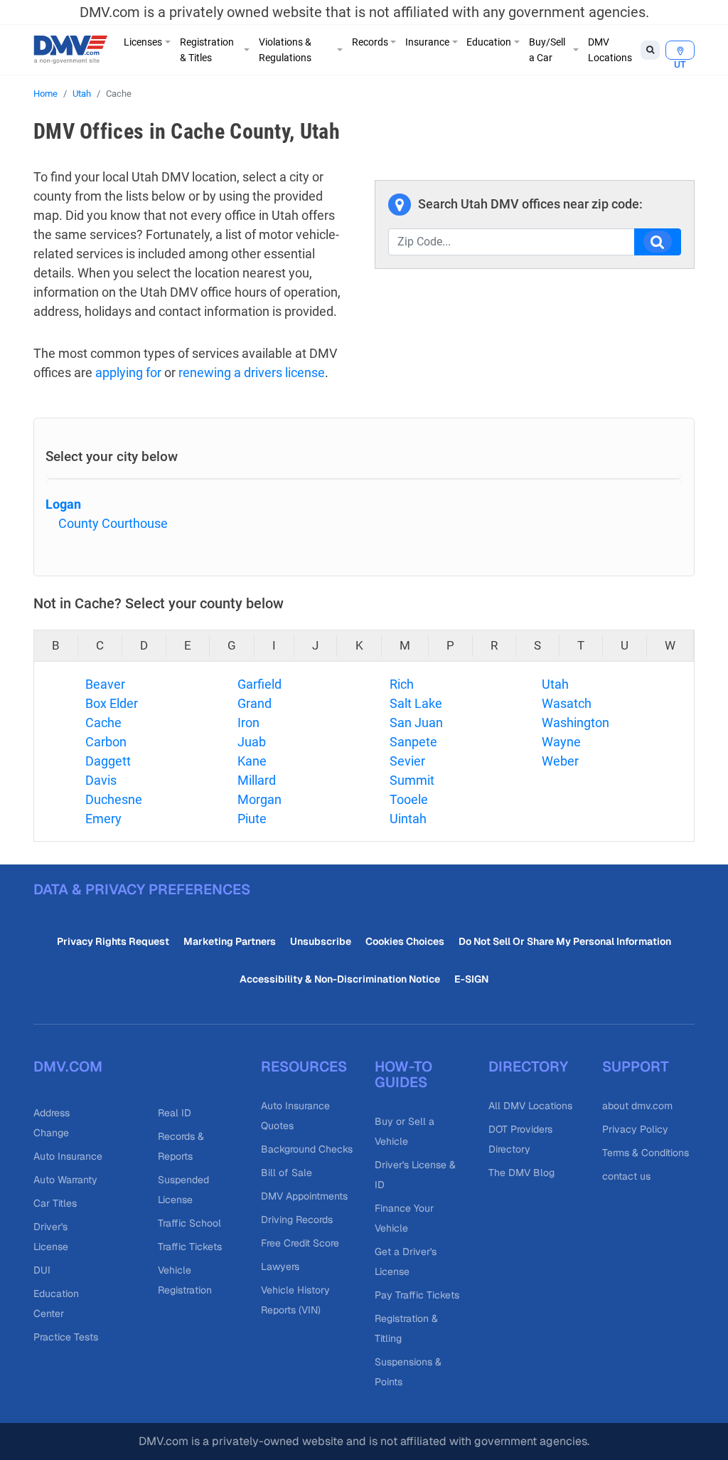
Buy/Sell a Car (547, 49)
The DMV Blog (521, 1172)
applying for (128, 372)
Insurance (427, 42)
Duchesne (113, 799)
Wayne (561, 741)
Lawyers (280, 1266)
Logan (63, 504)
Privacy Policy (635, 1129)
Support (635, 1066)
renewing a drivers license (251, 372)
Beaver (105, 684)
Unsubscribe (320, 941)
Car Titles (55, 1203)
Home (45, 93)
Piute (252, 818)
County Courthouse (113, 523)
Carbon (106, 741)
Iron (248, 722)
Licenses (143, 42)
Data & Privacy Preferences (141, 889)
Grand (254, 703)
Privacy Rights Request (113, 941)
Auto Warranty (65, 1179)
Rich (402, 684)
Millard (256, 780)
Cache (103, 722)
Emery (103, 818)
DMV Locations (610, 49)
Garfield (259, 684)
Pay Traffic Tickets (417, 1295)
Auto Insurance (67, 1156)
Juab (251, 741)
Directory (528, 1066)
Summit (412, 780)
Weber (560, 760)
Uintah (408, 818)
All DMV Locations (530, 1105)
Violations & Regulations (285, 49)
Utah (82, 93)
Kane (252, 760)
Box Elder (111, 703)
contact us (626, 1176)
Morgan (259, 799)
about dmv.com (637, 1105)
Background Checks (307, 1149)
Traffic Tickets (190, 1246)
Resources (304, 1066)
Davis (101, 780)
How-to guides (403, 1074)
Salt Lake (416, 703)
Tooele (409, 799)
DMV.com (67, 1066)
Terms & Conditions (645, 1152)
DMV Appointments (304, 1196)
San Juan (416, 722)
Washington (575, 722)
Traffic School (189, 1223)
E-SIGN (471, 979)
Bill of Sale (286, 1172)
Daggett (108, 760)
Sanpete (413, 741)
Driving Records (297, 1219)
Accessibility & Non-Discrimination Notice (340, 979)
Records (370, 42)
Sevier (407, 760)
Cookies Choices (404, 941)
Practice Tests (65, 1337)
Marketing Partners (229, 941)
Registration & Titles (207, 49)
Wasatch (567, 703)
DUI (41, 1270)
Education (488, 42)
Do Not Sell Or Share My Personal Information (565, 941)
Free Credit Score (300, 1243)
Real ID (174, 1112)
